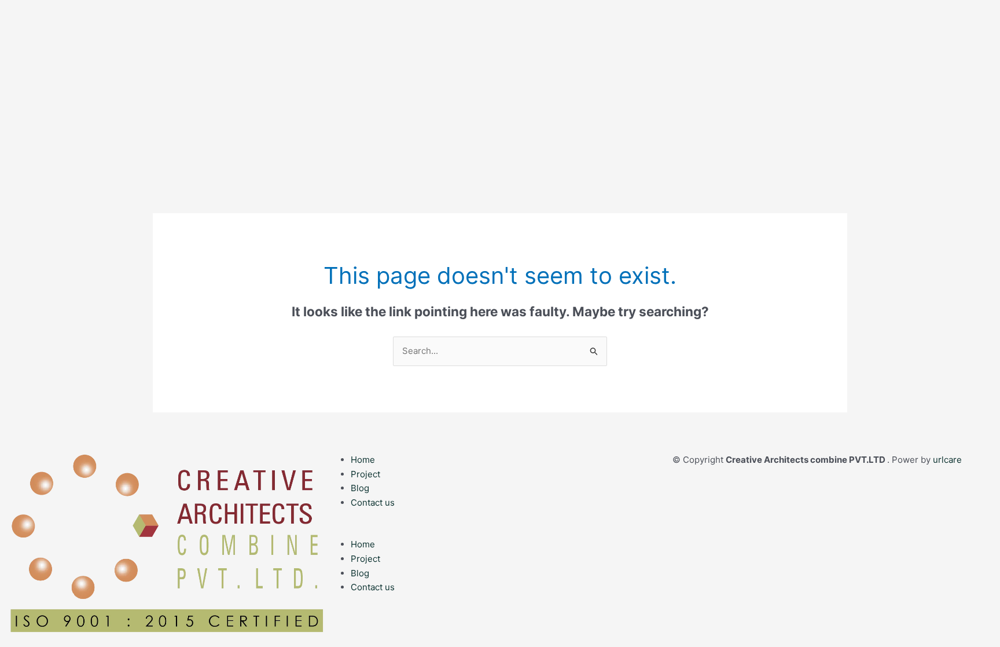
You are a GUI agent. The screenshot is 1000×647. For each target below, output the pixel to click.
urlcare (947, 459)
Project (365, 474)
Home (363, 459)
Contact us (373, 502)
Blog (360, 488)
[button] (500, 530)
